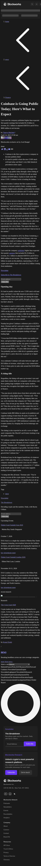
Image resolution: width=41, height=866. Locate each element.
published (21, 250)
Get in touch (25, 772)
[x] (14, 794)
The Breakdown (6, 502)
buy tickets (4, 553)
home (7, 21)
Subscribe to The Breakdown (11, 275)
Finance (8, 97)
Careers (6, 830)
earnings (12, 253)
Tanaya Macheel (8, 132)
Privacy (6, 852)
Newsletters (7, 807)
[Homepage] (12, 4)
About (5, 826)
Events (5, 810)
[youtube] (5, 794)
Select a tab (5, 664)
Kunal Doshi (7, 642)
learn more (12, 553)
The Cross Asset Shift (8, 605)
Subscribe (29, 744)
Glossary (6, 859)
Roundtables (7, 814)
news (7, 59)
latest (7, 494)
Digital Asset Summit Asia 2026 (12, 525)
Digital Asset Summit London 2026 (13, 557)
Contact (6, 833)
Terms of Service (9, 856)
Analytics (6, 817)
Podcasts (6, 803)
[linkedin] (10, 794)
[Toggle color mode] (36, 4)
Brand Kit (6, 837)
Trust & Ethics (8, 849)
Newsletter (4, 270)
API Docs (6, 845)
